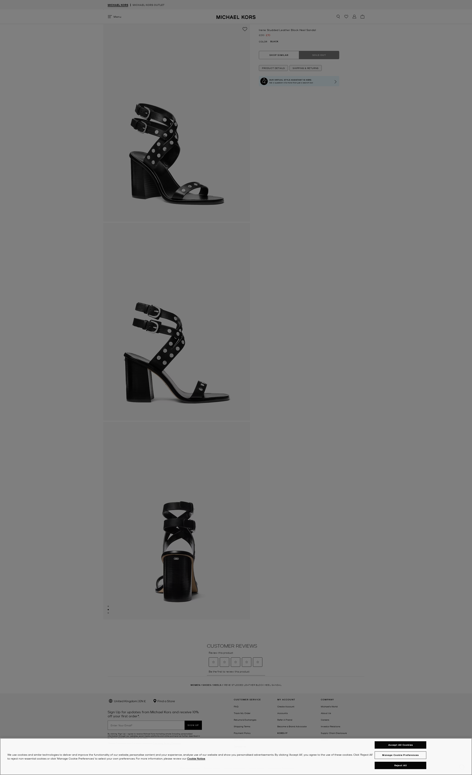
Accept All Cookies (400, 744)
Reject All (400, 765)
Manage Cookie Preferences (400, 755)
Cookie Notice (196, 758)
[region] (236, 756)
